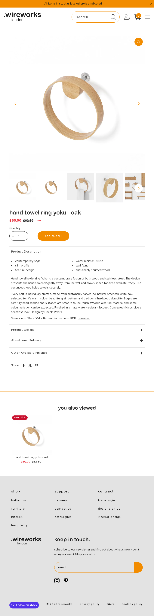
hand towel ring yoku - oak (32, 457)
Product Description (26, 251)
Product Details (23, 329)
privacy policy (90, 604)
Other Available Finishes (29, 352)
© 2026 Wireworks (59, 604)
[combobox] (96, 17)
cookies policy (132, 604)
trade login (106, 500)
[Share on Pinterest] (36, 365)
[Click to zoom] (138, 42)
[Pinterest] (66, 581)
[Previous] (15, 103)
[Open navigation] (147, 17)
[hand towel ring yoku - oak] (32, 435)
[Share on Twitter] (30, 365)
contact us (63, 508)
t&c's (110, 604)
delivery (61, 500)
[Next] (138, 103)
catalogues (63, 517)
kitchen (17, 517)
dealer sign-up (109, 508)
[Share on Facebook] (23, 365)
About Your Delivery (26, 340)
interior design (109, 517)
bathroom (18, 500)
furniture (18, 508)
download (84, 318)
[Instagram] (57, 581)
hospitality (19, 525)
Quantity (14, 228)
